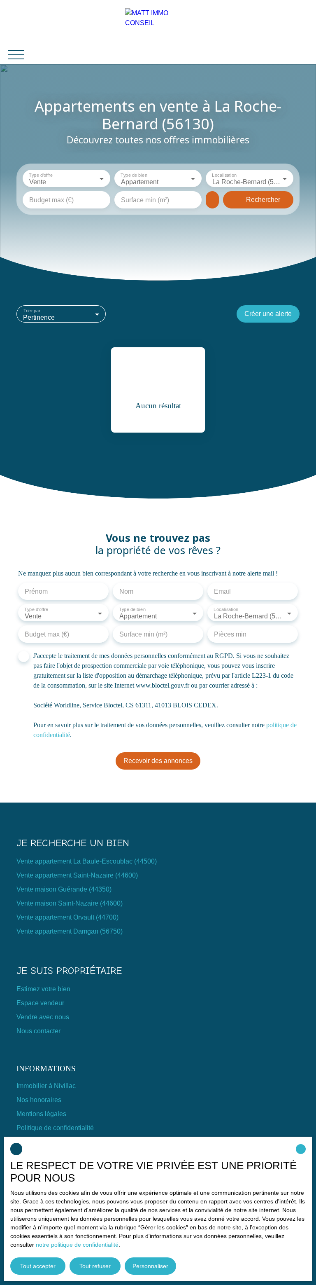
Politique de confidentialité (55, 1127)
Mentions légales (41, 1113)
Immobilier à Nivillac (46, 1085)
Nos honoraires (38, 1099)
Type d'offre (40, 175)
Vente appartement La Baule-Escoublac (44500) (86, 861)
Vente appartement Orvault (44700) (67, 917)
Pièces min (230, 634)
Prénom (36, 591)
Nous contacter (38, 1031)
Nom (126, 591)
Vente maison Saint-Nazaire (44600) (69, 903)
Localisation (224, 175)
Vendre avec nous (42, 1017)
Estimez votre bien (43, 988)
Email (222, 591)
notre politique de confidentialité (77, 1244)
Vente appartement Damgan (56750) (69, 931)
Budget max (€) (51, 200)
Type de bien (134, 175)
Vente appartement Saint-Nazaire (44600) (77, 875)
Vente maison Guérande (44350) (64, 889)
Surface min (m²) (145, 200)
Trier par (31, 310)
